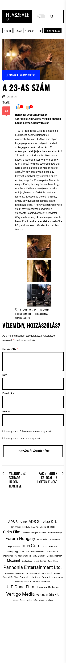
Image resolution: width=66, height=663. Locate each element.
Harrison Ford (54, 539)
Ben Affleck (16, 527)
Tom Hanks (45, 581)
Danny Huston (29, 309)
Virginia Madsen (22, 318)
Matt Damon (39, 555)
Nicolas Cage (27, 561)
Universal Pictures (47, 587)
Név (4, 374)
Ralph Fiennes (53, 573)
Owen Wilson (53, 561)
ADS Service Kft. (43, 521)
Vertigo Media (20, 594)
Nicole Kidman (40, 561)
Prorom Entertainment (36, 573)
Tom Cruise (35, 581)
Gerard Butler (42, 539)
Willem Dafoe (32, 600)
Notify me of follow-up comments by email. (29, 431)
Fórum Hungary (20, 538)
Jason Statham (49, 546)
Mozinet (13, 560)
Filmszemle (17, 15)
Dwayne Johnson (38, 532)
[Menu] (59, 16)
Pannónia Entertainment (15, 573)
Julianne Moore (37, 551)
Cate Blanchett (47, 527)
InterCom (31, 545)
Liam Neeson (51, 551)
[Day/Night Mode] (41, 16)
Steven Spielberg (22, 582)
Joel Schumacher (23, 314)
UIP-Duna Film (20, 586)
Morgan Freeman (54, 556)
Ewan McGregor (55, 532)
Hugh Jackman (14, 546)
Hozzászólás (10, 349)
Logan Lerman (41, 314)
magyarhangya (10, 556)
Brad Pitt (34, 527)
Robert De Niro (11, 577)
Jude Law (24, 551)
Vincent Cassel (19, 600)
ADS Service (17, 522)
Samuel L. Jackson (30, 577)
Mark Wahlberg (24, 556)
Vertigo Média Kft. (47, 594)
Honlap (6, 411)
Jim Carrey (44, 309)
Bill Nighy (26, 527)
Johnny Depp (12, 552)
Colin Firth (26, 533)
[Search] (52, 16)
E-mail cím (8, 393)
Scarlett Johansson (52, 577)
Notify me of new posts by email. (23, 438)
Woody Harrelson (46, 600)
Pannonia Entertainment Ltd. (32, 567)
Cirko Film (11, 532)
